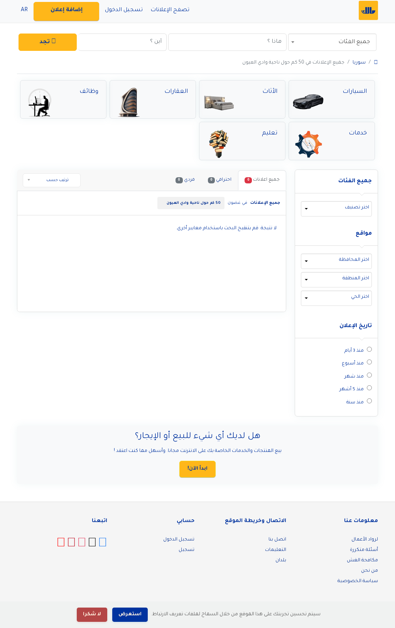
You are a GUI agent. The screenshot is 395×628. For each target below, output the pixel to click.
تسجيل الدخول (178, 539)
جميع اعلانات (263, 180)
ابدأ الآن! (197, 469)
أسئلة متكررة (364, 550)
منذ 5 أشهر (351, 389)
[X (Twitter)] (92, 545)
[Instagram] (81, 545)
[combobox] (332, 42)
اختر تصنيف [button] (357, 207)
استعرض (130, 614)
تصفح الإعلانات (169, 10)
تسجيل (186, 550)
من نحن (369, 571)
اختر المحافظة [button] (354, 260)
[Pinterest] (71, 545)
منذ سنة (355, 402)
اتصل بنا (277, 539)
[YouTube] (61, 545)
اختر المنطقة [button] (356, 278)
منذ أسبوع (353, 363)
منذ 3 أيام (354, 351)
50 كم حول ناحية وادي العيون (194, 203)
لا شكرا (92, 614)
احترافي (220, 180)
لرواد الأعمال (364, 539)
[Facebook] (102, 545)
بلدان (280, 560)
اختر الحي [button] (360, 297)
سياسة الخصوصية (358, 581)
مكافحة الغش (362, 560)
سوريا (359, 62)
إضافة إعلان (67, 10)
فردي (186, 180)
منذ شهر (354, 376)
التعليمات (275, 550)
